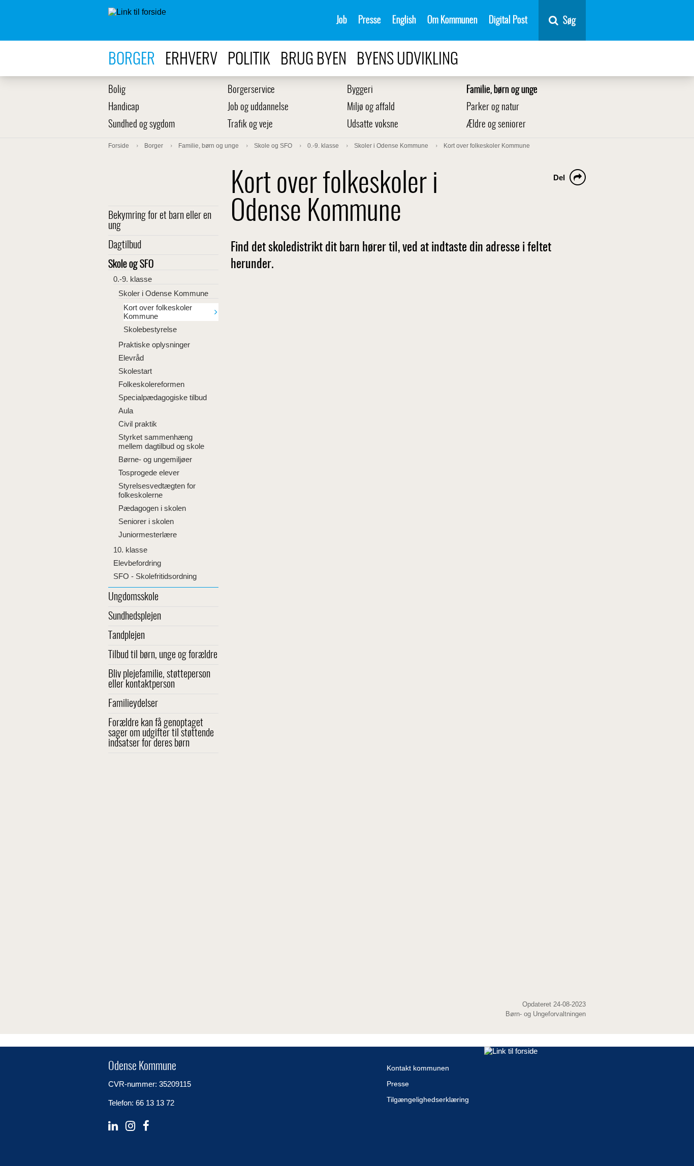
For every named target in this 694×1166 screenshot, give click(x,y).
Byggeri (360, 90)
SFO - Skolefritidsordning (155, 576)
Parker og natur (492, 107)
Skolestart (135, 371)
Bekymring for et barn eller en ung (159, 221)
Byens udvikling (407, 60)
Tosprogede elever (148, 472)
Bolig (116, 90)
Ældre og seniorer (496, 124)
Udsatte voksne (372, 124)
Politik (249, 60)
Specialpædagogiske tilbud (162, 397)
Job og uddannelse (258, 107)
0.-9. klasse (132, 279)
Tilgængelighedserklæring (428, 1099)
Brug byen (313, 60)
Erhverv (191, 60)
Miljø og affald (371, 107)
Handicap (123, 107)
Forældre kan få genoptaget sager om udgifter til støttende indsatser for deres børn (161, 733)
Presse (369, 20)
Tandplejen (126, 636)
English (404, 20)
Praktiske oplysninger (154, 344)
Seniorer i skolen (146, 521)
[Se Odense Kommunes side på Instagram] (130, 1126)
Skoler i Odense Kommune (163, 293)
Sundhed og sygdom (141, 124)
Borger (131, 60)
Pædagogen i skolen (152, 508)
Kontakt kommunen (418, 1068)
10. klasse (130, 549)
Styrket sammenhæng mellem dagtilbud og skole (161, 441)
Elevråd (131, 357)
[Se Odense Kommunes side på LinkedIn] (113, 1126)
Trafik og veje (250, 124)
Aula (125, 410)
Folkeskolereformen (151, 384)
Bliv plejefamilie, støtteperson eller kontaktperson (159, 679)
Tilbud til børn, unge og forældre (162, 655)
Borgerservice (251, 90)
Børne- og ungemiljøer (155, 459)
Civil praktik (137, 423)
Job (341, 20)
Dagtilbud (124, 245)
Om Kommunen (452, 20)
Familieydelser (133, 704)
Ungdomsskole (133, 597)
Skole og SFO (130, 265)
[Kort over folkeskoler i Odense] (406, 450)
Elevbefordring (137, 563)
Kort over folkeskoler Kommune (157, 311)
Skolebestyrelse (150, 329)
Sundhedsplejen (134, 616)
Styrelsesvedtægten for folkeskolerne (157, 490)
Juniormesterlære (147, 534)
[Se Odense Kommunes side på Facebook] (146, 1126)
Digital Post (508, 20)
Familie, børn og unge (502, 90)
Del (559, 177)
